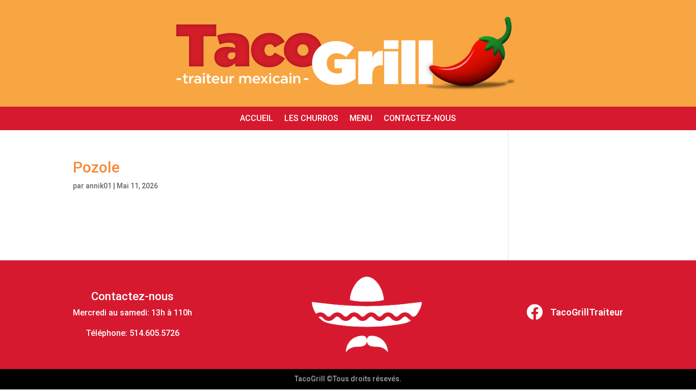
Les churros (311, 119)
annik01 (99, 186)
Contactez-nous (420, 119)
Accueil (256, 119)
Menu (361, 119)
